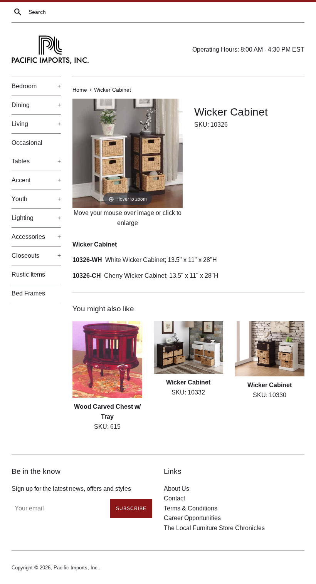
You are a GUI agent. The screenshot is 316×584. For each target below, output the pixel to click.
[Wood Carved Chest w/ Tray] (107, 359)
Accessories (36, 236)
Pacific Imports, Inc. (76, 568)
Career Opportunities (192, 518)
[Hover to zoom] (127, 153)
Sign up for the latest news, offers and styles (71, 488)
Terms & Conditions (190, 508)
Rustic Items (28, 274)
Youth (36, 199)
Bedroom (36, 86)
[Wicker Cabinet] (189, 347)
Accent (36, 180)
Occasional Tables (36, 151)
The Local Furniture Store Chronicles (214, 528)
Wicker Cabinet (188, 382)
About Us (176, 488)
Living (36, 124)
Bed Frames (28, 293)
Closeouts (36, 255)
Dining (36, 105)
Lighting (36, 218)
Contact (174, 498)
